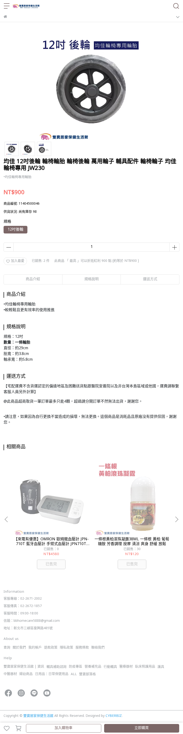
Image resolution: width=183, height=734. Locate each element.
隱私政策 (66, 648)
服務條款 (82, 648)
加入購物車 (63, 728)
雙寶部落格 (87, 674)
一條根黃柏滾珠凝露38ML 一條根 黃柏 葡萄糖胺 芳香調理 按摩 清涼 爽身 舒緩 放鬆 (132, 542)
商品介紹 (33, 279)
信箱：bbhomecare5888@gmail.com (32, 621)
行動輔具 (110, 667)
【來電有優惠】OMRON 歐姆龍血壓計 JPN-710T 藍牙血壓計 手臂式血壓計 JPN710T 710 (51, 542)
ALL (74, 674)
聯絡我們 (98, 648)
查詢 (7, 648)
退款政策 (50, 648)
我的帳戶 (35, 648)
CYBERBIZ (114, 716)
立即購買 (141, 728)
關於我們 (19, 648)
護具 (161, 667)
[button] (176, 519)
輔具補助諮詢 (56, 667)
